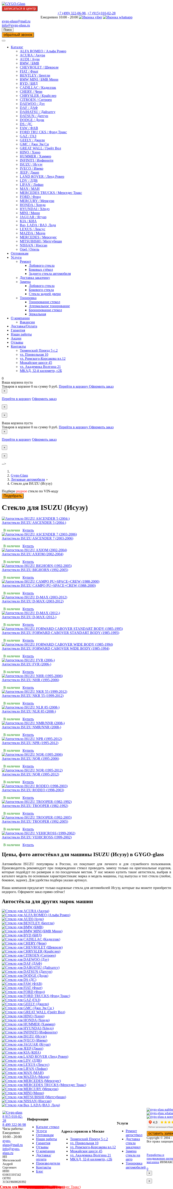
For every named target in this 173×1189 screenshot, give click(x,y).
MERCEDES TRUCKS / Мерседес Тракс (51, 193)
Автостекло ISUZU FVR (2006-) (26, 664)
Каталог (17, 47)
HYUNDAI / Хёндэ (35, 209)
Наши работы (21, 334)
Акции (16, 338)
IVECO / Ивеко (31, 168)
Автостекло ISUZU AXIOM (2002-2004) (32, 554)
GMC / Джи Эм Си (34, 144)
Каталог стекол (47, 1127)
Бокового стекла (41, 290)
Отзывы (17, 342)
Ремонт (25, 261)
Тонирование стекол (44, 302)
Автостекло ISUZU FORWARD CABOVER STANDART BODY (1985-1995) (60, 633)
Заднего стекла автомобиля (50, 274)
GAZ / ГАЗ (28, 136)
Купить (28, 530)
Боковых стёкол (41, 269)
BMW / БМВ (29, 63)
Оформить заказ (101, 386)
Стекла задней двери (45, 294)
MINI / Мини (30, 213)
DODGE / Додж (32, 120)
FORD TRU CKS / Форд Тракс (43, 132)
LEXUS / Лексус (32, 229)
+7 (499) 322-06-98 (71, 13)
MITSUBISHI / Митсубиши (41, 241)
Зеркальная (37, 314)
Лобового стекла (42, 265)
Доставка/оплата (43, 1157)
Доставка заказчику (35, 278)
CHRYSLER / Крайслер (38, 96)
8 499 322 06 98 (14, 1125)
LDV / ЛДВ (29, 180)
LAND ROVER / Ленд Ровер (42, 176)
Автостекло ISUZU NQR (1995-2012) (30, 774)
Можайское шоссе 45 (36, 362)
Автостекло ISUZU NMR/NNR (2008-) (31, 727)
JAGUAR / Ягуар (33, 217)
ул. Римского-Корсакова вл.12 (43, 358)
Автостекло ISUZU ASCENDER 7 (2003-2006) (37, 538)
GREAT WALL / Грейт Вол (40, 148)
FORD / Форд (30, 197)
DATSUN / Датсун (34, 116)
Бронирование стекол (45, 310)
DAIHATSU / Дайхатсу (37, 112)
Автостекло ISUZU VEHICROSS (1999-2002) (37, 837)
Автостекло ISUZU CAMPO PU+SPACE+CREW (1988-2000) (49, 585)
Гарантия (18, 330)
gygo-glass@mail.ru (16, 21)
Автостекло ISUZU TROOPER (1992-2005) (35, 821)
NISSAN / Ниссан (33, 245)
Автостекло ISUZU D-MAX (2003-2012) (33, 601)
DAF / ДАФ (29, 108)
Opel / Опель (29, 249)
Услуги (16, 257)
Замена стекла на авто (133, 1155)
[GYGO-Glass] (13, 4)
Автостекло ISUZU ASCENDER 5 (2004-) (34, 522)
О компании (20, 318)
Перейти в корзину (74, 386)
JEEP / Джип (29, 172)
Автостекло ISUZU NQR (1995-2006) (30, 758)
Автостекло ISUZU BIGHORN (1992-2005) (35, 570)
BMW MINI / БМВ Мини (39, 79)
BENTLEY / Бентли (35, 75)
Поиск (8, 29)
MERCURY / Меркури (37, 201)
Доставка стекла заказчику (133, 1143)
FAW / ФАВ (29, 128)
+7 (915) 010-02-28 (101, 13)
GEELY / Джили (32, 140)
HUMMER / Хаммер (35, 156)
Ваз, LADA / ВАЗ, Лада (38, 225)
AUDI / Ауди (30, 59)
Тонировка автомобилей (136, 1165)
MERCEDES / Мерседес (38, 237)
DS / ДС (26, 124)
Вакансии (27, 322)
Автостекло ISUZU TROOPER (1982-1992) (35, 806)
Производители (48, 1163)
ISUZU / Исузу (31, 164)
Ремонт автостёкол (134, 1133)
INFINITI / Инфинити (36, 160)
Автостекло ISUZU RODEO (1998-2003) (33, 790)
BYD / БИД (29, 83)
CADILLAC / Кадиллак (38, 87)
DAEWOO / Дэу (32, 104)
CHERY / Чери (31, 91)
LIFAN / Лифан (31, 185)
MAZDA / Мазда (32, 233)
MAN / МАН (30, 189)
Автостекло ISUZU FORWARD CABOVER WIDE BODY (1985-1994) (55, 648)
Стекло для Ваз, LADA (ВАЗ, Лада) (27, 1187)
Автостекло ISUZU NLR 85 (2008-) (29, 711)
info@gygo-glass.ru (16, 25)
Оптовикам (19, 253)
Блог (39, 1171)
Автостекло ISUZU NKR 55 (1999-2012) (33, 696)
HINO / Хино (30, 152)
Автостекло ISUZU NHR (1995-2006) (30, 680)
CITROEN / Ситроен (36, 100)
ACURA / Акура (32, 55)
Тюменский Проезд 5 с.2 (39, 350)
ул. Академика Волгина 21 (40, 367)
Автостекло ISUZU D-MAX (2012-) (29, 617)
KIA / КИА (28, 221)
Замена (25, 282)
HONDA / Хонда (33, 205)
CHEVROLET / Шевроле (39, 67)
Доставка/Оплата (24, 326)
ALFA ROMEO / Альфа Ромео (43, 51)
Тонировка (28, 298)
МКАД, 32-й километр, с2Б (41, 371)
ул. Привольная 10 (34, 354)
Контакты (18, 346)
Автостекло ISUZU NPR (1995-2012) (30, 743)
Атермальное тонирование (49, 306)
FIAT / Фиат (29, 71)
